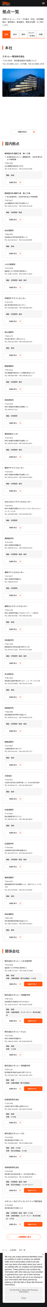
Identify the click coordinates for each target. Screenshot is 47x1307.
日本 (6, 34)
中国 (40, 34)
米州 (15, 34)
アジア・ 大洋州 (32, 34)
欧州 (23, 34)
